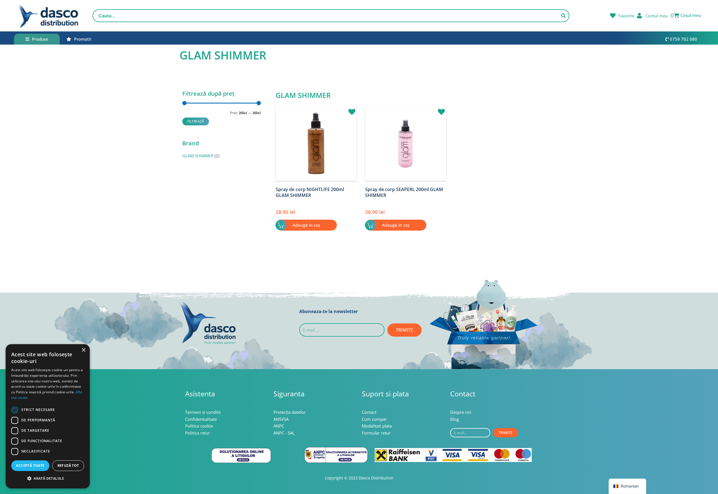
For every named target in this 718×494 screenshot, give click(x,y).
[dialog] (48, 416)
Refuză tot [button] (68, 465)
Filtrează (195, 121)
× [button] (83, 350)
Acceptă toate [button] (30, 465)
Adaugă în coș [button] (306, 225)
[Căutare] (563, 16)
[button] (349, 109)
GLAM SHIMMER (197, 155)
